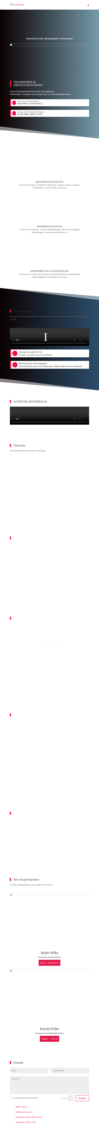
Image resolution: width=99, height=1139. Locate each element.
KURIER (49, 482)
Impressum (20, 1122)
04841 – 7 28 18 (49, 1038)
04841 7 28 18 (21, 1107)
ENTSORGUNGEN (49, 512)
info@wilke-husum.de (24, 1112)
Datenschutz (31, 1122)
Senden (82, 1098)
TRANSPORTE (49, 466)
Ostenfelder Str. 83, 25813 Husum (29, 1117)
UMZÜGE (49, 497)
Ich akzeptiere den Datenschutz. (25, 1098)
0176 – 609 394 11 (49, 962)
